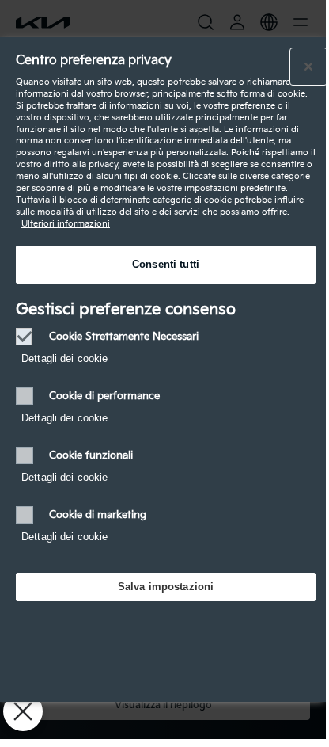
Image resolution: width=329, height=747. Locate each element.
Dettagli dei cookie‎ (64, 358)
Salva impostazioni (166, 587)
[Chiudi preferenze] (23, 711)
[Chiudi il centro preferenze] (308, 66)
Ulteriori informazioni (65, 224)
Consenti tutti (165, 264)
